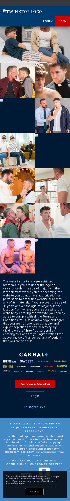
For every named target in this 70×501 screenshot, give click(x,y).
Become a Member (35, 384)
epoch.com (12, 451)
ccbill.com (27, 451)
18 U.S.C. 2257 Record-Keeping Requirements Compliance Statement (34, 427)
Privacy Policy (25, 460)
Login (48, 21)
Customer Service (46, 464)
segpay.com (52, 448)
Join (63, 21)
